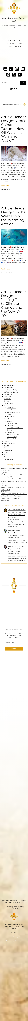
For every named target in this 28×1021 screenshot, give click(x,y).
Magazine (10, 403)
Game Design (11, 408)
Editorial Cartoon (13, 434)
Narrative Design (9, 443)
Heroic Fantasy (12, 437)
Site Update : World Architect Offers (13, 475)
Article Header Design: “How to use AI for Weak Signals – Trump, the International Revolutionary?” (14, 496)
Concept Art (11, 432)
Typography (8, 450)
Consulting (7, 396)
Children (10, 425)
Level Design (11, 410)
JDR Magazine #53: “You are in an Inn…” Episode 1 (17, 549)
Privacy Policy (18, 937)
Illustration (7, 419)
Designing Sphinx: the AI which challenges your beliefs (17, 514)
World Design (8, 459)
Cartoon (9, 421)
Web (5, 454)
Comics (9, 430)
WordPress (18, 941)
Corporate (7, 399)
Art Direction (8, 387)
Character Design (13, 423)
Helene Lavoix (13, 546)
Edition (6, 401)
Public (6, 448)
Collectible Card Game (15, 428)
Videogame (11, 416)
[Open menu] (14, 60)
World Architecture (10, 457)
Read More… (5, 185)
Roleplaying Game (13, 412)
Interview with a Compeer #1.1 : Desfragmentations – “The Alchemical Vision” (14, 481)
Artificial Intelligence (11, 392)
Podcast (6, 446)
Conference (8, 394)
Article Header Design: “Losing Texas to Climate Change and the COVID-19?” (13, 303)
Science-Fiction (12, 439)
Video (6, 452)
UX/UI (9, 414)
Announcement (9, 385)
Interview (7, 441)
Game (6, 405)
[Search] (23, 83)
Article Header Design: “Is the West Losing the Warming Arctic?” (13, 216)
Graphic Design (12, 390)
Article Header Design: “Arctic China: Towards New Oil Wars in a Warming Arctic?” (13, 128)
